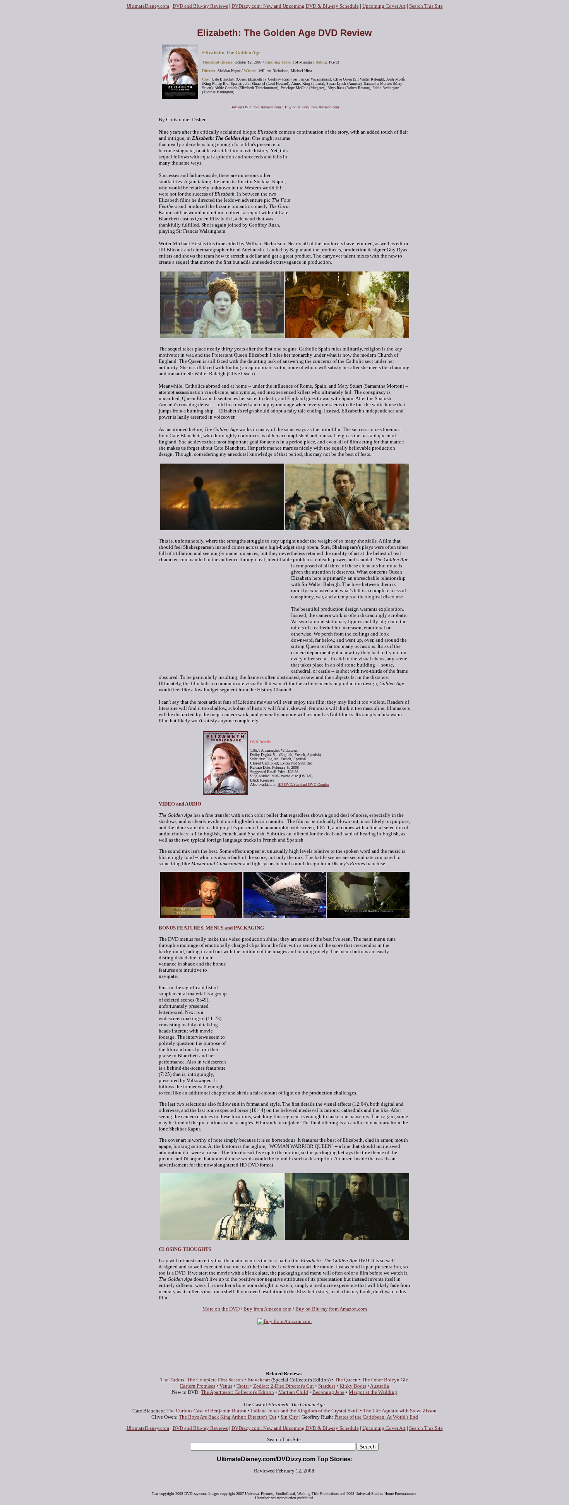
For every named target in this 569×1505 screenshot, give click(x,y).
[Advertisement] (284, 18)
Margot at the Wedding (373, 1392)
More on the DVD (221, 1309)
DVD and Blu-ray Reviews (200, 6)
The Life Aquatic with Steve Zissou (400, 1411)
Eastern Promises (197, 1386)
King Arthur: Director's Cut (248, 1417)
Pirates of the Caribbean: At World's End (376, 1417)
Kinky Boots (352, 1386)
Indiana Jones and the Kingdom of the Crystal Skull (305, 1411)
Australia (379, 1386)
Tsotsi (243, 1386)
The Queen (346, 1380)
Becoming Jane (328, 1392)
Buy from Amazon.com (267, 1309)
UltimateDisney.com (148, 6)
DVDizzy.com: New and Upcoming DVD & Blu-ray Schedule (295, 6)
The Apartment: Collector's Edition (237, 1392)
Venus (225, 1386)
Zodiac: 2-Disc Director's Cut (283, 1386)
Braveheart (258, 1380)
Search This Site (426, 6)
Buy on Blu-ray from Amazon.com (312, 107)
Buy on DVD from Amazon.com (255, 107)
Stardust (326, 1386)
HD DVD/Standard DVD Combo (303, 784)
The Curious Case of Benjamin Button (206, 1411)
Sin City (289, 1417)
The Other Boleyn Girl (385, 1380)
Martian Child (293, 1392)
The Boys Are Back (199, 1417)
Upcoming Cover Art (384, 6)
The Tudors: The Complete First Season (201, 1380)
